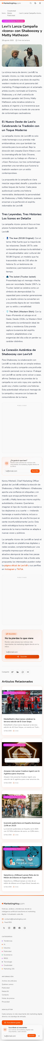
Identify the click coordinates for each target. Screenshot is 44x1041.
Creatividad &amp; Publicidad (11, 13)
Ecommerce (8, 955)
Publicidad (7, 951)
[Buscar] (31, 3)
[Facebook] (19, 928)
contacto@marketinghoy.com (15, 919)
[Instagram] (9, 928)
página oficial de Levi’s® (16, 565)
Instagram (10, 569)
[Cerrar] (39, 1036)
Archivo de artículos (9, 981)
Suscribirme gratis (13, 1022)
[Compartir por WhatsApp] (23, 672)
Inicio (4, 13)
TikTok (20, 569)
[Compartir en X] (12, 672)
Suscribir (35, 471)
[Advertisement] (22, 429)
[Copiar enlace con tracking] (28, 672)
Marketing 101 (9, 969)
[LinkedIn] (14, 928)
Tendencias (8, 941)
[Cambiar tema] (35, 3)
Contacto (5, 995)
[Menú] (40, 3)
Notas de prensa (8, 998)
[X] (4, 928)
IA (4, 944)
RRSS (6, 958)
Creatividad (8, 965)
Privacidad (6, 1002)
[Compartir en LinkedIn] (17, 672)
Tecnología (8, 962)
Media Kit (5, 991)
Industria (7, 948)
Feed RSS (8, 922)
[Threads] (25, 928)
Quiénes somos (7, 984)
